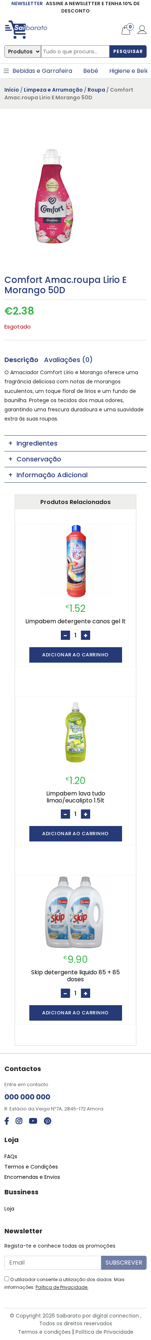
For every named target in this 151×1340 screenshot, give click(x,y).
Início (11, 89)
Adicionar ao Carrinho (75, 654)
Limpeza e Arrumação (53, 89)
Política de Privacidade (104, 1332)
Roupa (96, 89)
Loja (9, 1208)
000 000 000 (27, 1097)
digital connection (115, 1315)
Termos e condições (44, 1332)
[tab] (21, 359)
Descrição (21, 359)
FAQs (10, 1156)
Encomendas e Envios (32, 1177)
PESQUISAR (128, 51)
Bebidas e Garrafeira (42, 71)
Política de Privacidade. (62, 1287)
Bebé (90, 71)
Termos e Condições (31, 1166)
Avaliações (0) (68, 359)
